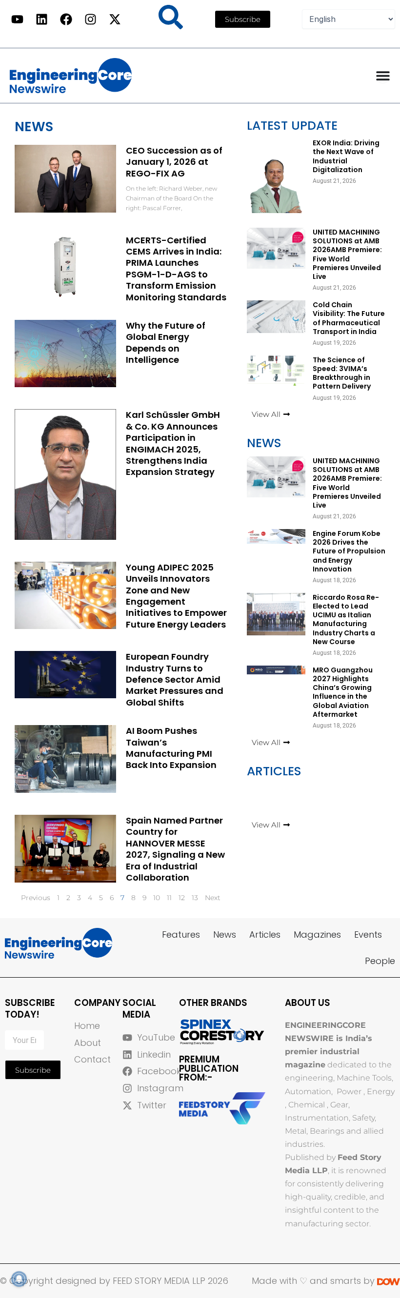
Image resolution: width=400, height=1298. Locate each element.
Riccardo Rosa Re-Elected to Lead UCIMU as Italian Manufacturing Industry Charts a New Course (346, 619)
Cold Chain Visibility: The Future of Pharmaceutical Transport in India (349, 318)
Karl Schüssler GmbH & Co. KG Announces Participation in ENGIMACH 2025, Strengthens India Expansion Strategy (173, 443)
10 (156, 897)
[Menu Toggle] (383, 75)
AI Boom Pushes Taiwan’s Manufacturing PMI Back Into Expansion (171, 748)
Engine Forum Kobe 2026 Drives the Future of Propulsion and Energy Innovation (349, 551)
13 (195, 897)
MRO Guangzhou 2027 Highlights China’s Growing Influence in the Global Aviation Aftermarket (343, 692)
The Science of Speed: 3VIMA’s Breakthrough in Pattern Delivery (342, 373)
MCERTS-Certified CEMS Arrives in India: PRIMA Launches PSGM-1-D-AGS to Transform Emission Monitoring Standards (176, 268)
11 (169, 897)
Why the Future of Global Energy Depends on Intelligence (165, 342)
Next (212, 897)
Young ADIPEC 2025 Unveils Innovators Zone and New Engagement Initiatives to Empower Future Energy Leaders (176, 595)
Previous (35, 897)
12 (182, 897)
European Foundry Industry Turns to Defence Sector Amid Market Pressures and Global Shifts (174, 679)
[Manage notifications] (19, 1279)
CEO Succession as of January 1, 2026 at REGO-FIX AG (174, 161)
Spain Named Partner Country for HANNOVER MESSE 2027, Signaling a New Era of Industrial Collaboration (175, 849)
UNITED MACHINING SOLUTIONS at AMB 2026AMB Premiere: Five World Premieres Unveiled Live (347, 254)
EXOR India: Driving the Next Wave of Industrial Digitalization (346, 156)
